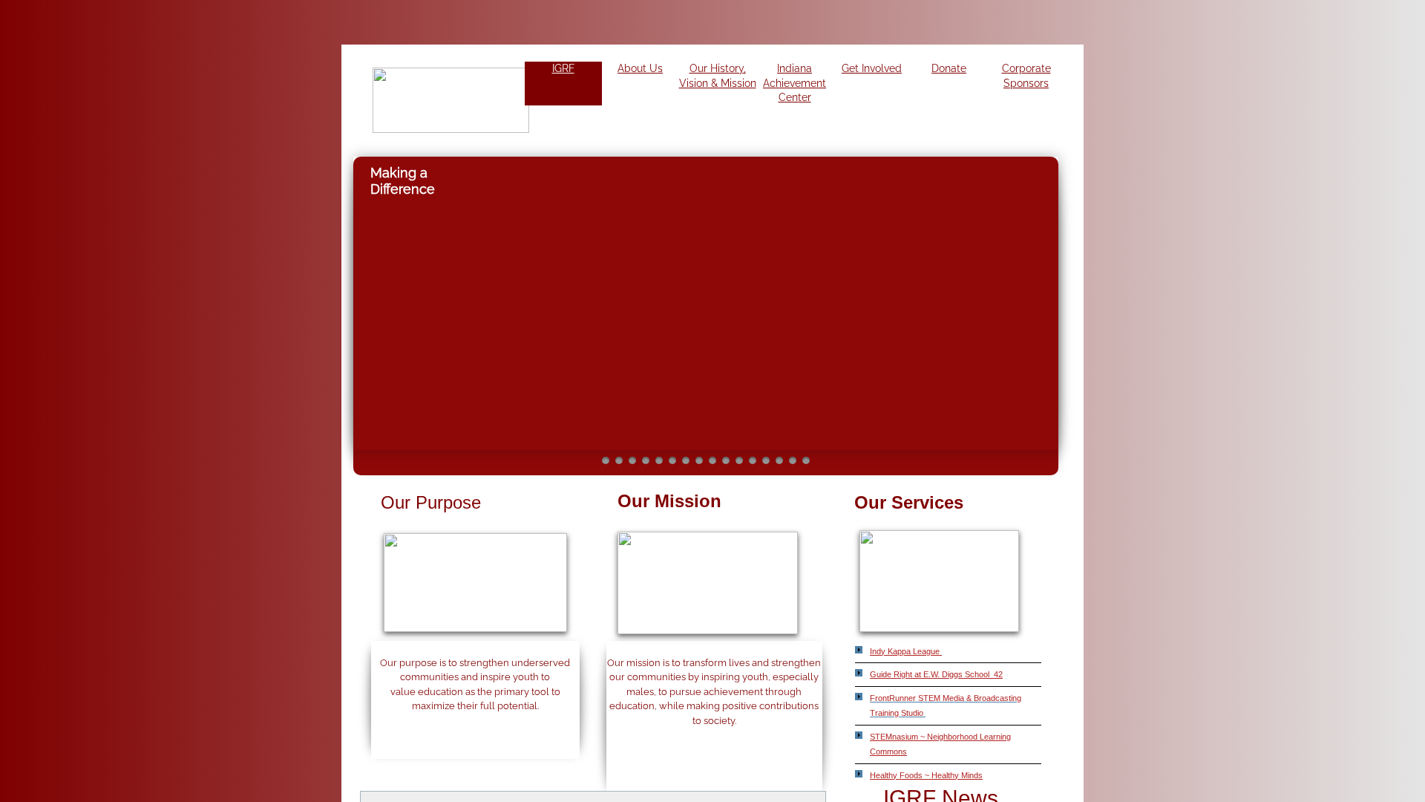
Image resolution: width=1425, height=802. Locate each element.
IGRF (563, 68)
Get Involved (872, 68)
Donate (948, 68)
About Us (640, 68)
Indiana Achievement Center (794, 82)
